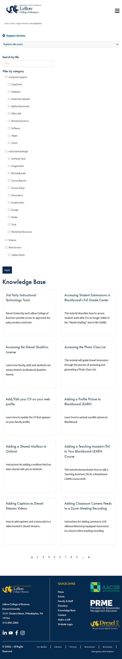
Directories (90, 647)
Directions (107, 647)
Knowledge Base (66, 610)
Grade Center (17, 202)
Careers (58, 647)
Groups (14, 209)
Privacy (73, 647)
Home (6, 23)
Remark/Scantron (20, 121)
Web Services (15, 247)
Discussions (17, 195)
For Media (42, 647)
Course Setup (17, 188)
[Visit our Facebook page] (17, 632)
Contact (62, 615)
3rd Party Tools (18, 158)
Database (15, 91)
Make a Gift (64, 619)
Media (14, 217)
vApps (14, 135)
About (12, 23)
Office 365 (16, 113)
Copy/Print (16, 84)
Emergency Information (103, 651)
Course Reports (18, 180)
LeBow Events (18, 255)
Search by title (10, 57)
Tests (13, 224)
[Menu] (117, 12)
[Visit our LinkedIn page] (5, 632)
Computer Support (18, 77)
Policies (12, 240)
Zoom (14, 143)
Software (15, 128)
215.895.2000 (10, 622)
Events (61, 596)
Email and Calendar (20, 99)
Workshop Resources (21, 231)
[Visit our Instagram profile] (23, 632)
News (61, 591)
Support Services (22, 23)
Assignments (17, 166)
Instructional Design (18, 151)
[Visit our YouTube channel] (11, 632)
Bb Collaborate (18, 173)
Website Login (65, 624)
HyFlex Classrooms (20, 106)
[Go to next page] (90, 557)
